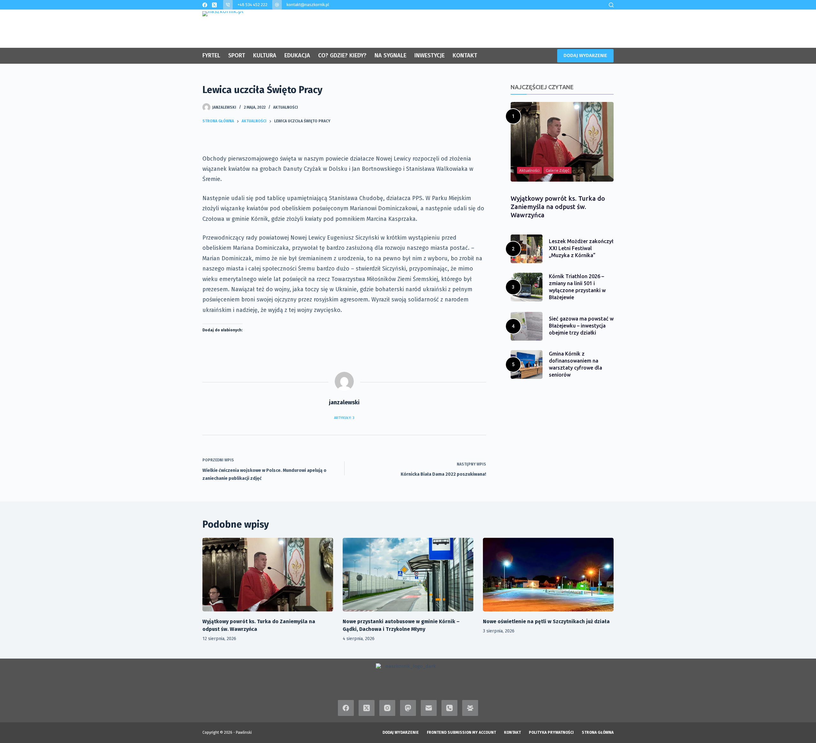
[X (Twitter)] (214, 5)
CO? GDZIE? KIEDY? (342, 55)
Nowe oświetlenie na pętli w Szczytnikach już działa (546, 621)
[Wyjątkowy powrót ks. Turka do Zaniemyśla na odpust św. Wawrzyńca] (267, 574)
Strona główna (598, 732)
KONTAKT (465, 55)
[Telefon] (449, 708)
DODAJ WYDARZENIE (585, 55)
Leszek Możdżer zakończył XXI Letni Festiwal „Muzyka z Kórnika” (581, 248)
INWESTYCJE (429, 55)
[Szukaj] (611, 5)
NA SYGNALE (390, 55)
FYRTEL (211, 55)
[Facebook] (204, 5)
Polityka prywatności (551, 732)
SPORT (236, 55)
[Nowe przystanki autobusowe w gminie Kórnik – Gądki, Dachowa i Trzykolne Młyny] (408, 574)
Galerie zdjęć (557, 170)
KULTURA (264, 55)
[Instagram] (387, 708)
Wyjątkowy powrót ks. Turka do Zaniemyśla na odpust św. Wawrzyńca (558, 207)
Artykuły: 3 (344, 418)
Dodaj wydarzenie (400, 732)
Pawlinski (244, 732)
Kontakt (512, 732)
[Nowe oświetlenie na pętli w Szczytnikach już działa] (548, 574)
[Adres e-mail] (429, 708)
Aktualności (285, 107)
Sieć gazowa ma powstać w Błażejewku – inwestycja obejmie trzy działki (581, 325)
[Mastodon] (408, 708)
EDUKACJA (297, 55)
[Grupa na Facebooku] (470, 708)
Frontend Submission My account (461, 732)
